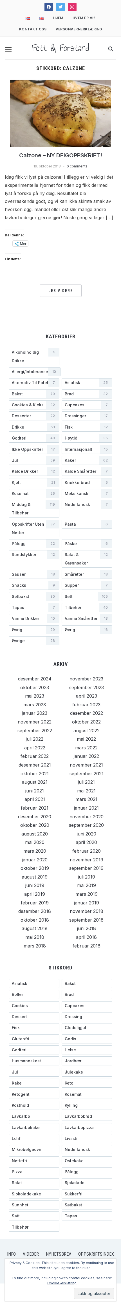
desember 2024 (34, 679)
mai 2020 (34, 842)
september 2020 (86, 825)
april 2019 (34, 894)
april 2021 (34, 799)
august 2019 (35, 877)
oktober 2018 (35, 920)
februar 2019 (35, 903)
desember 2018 (34, 911)
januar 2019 (86, 903)
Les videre (60, 290)
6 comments (77, 166)
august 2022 (86, 730)
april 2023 (86, 696)
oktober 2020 (34, 825)
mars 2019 (86, 894)
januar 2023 (34, 713)
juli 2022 (34, 739)
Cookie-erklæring (62, 1283)
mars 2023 (34, 704)
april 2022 (34, 748)
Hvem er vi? (84, 18)
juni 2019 (34, 885)
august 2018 (35, 928)
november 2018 (86, 911)
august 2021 (35, 782)
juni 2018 (86, 928)
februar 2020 (86, 851)
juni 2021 (34, 791)
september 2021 (87, 773)
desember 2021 (35, 765)
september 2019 (86, 868)
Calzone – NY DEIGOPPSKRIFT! (60, 155)
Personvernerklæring (79, 29)
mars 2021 (86, 799)
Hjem (58, 18)
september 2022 (34, 730)
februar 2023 (86, 704)
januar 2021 (86, 808)
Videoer (31, 1254)
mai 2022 (86, 739)
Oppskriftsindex (96, 1254)
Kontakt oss (33, 29)
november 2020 (87, 816)
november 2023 (86, 679)
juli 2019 (86, 877)
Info (11, 1254)
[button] (8, 49)
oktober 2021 (35, 773)
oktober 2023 (34, 687)
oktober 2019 (35, 868)
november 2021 (86, 765)
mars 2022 (86, 748)
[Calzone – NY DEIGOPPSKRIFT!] (60, 113)
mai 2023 (34, 696)
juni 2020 (86, 834)
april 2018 (86, 937)
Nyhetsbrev (58, 1254)
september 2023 (86, 687)
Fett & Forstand (60, 48)
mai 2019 (86, 885)
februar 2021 (34, 808)
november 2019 (86, 860)
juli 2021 (86, 782)
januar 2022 (86, 756)
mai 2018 (34, 937)
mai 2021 (86, 791)
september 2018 (86, 920)
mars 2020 (34, 851)
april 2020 (86, 842)
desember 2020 (34, 816)
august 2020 (34, 834)
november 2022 (34, 722)
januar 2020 (35, 860)
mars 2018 (35, 946)
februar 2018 (86, 946)
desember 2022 (86, 713)
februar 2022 (35, 756)
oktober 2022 (86, 722)
